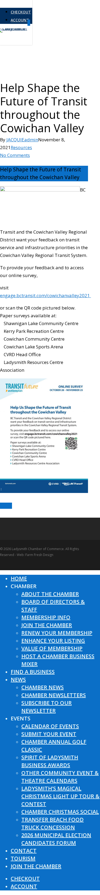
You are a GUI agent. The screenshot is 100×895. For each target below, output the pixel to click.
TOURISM (23, 858)
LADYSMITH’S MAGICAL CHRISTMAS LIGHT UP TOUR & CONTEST (60, 796)
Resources (21, 147)
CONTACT (24, 850)
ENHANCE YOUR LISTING (53, 640)
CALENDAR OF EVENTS (50, 726)
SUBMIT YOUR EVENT (48, 734)
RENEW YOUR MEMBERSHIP (56, 632)
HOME (19, 578)
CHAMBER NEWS (42, 687)
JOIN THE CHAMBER (46, 625)
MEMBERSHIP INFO (45, 617)
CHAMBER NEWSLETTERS (53, 695)
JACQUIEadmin (22, 140)
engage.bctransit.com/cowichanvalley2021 (45, 295)
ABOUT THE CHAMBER (50, 594)
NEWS (18, 679)
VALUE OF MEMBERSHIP (51, 648)
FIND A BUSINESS (33, 671)
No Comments (15, 155)
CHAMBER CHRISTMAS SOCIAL (60, 811)
